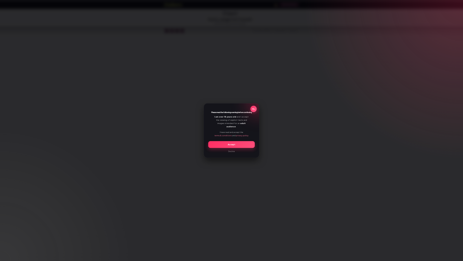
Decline (231, 151)
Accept (231, 144)
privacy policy (242, 135)
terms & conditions (223, 135)
